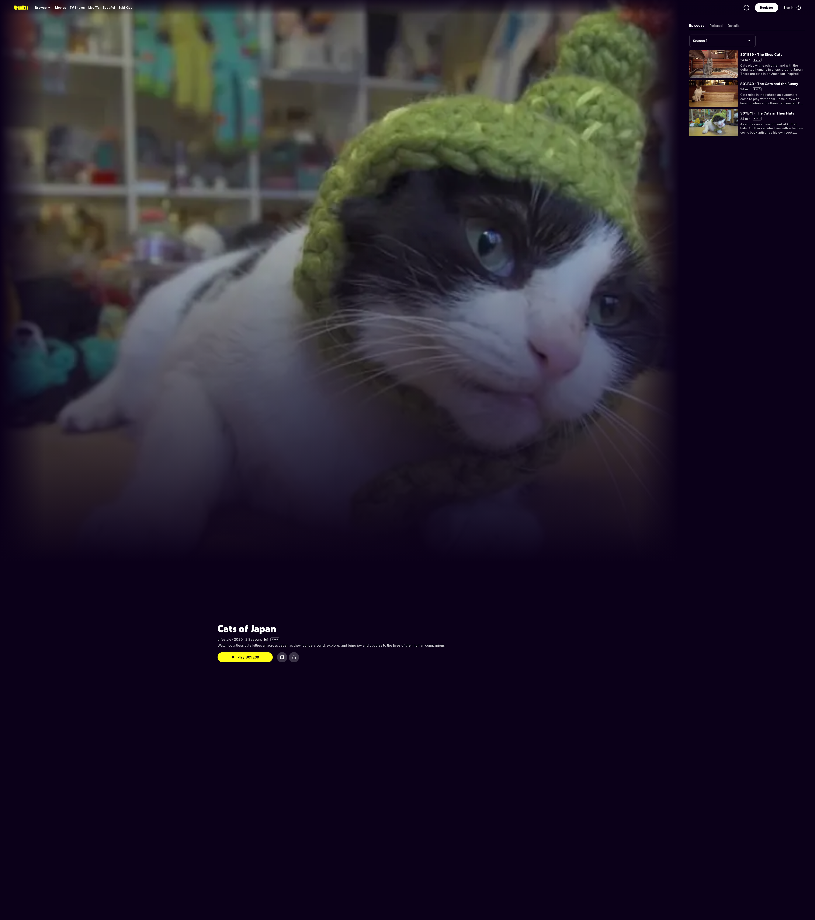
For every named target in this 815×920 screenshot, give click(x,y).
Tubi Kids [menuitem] (125, 7)
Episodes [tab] (696, 25)
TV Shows (77, 7)
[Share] (294, 657)
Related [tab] (716, 26)
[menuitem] (43, 7)
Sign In (788, 7)
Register (766, 7)
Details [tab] (733, 26)
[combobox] (722, 41)
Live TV (93, 7)
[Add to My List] (282, 657)
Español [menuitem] (109, 7)
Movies (60, 7)
